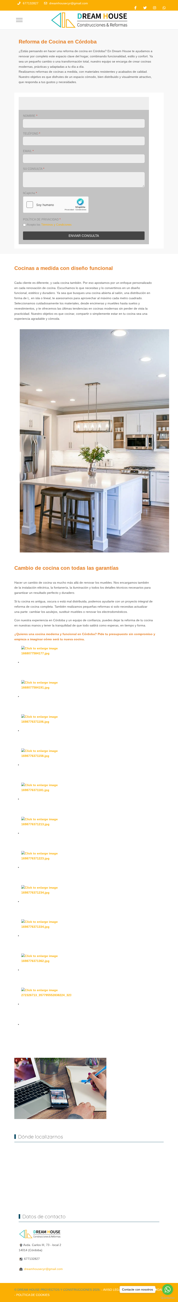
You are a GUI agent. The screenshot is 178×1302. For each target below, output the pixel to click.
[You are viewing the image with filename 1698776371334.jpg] (46, 935)
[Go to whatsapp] (167, 1289)
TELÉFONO (31, 133)
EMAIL (28, 151)
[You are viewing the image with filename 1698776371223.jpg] (46, 867)
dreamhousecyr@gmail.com (68, 3)
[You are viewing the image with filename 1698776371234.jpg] (46, 901)
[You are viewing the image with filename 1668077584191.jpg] (46, 696)
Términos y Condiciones (56, 224)
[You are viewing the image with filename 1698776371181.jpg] (46, 799)
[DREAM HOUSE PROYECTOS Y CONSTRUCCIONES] (91, 20)
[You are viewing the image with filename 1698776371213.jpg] (46, 833)
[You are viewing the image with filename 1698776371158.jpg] (46, 764)
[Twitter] (145, 8)
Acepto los (49, 224)
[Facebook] (135, 8)
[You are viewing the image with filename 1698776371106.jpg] (46, 730)
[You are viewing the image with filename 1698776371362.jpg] (46, 969)
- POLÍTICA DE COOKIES (31, 1295)
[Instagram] (154, 8)
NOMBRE (30, 115)
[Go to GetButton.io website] (168, 1297)
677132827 (30, 3)
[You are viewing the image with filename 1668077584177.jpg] (46, 662)
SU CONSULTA (33, 168)
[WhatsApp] (164, 8)
